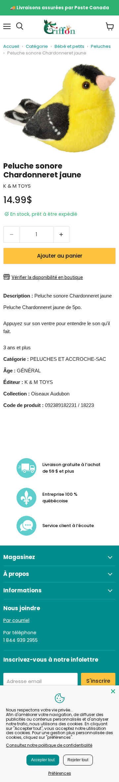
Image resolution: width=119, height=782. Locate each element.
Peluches (101, 46)
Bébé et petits (69, 46)
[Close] (113, 691)
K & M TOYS (17, 185)
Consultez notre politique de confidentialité (49, 745)
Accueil (11, 46)
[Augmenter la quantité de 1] (62, 234)
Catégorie (37, 46)
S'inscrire (98, 681)
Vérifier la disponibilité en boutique (47, 277)
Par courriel (16, 620)
